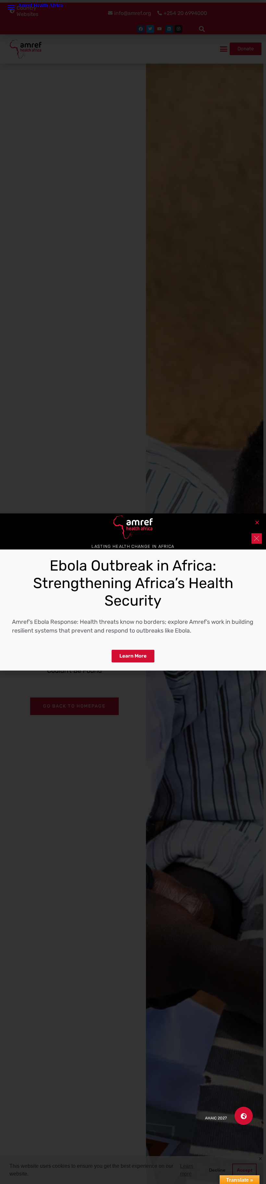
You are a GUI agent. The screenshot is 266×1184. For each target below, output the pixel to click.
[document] (133, 592)
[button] (244, 1116)
